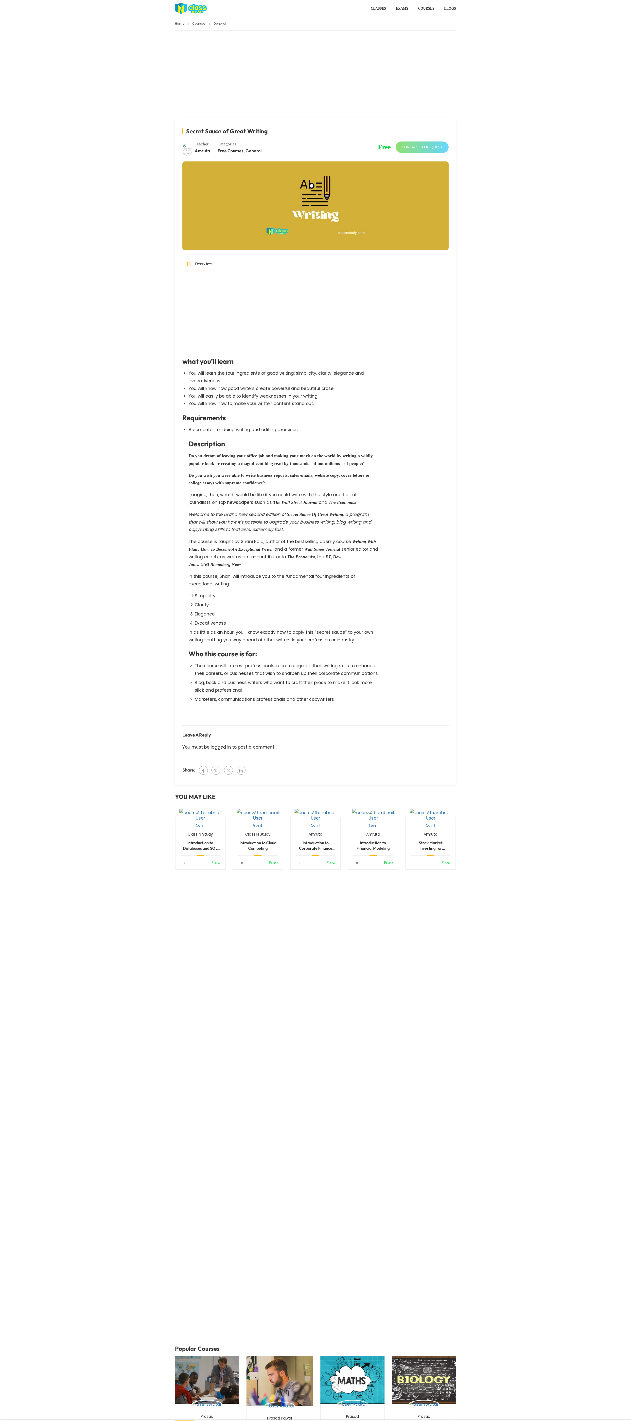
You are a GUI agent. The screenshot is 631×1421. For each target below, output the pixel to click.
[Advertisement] (315, 81)
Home (179, 23)
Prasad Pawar (279, 1418)
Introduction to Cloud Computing (258, 845)
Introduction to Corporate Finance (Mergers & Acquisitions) (315, 845)
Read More (200, 812)
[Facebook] (203, 770)
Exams (402, 8)
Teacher (202, 144)
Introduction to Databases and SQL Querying (200, 845)
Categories (227, 144)
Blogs (450, 8)
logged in (221, 747)
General (219, 23)
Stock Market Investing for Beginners (430, 845)
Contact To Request (422, 147)
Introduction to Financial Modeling (373, 845)
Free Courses (231, 151)
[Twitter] (215, 770)
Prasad (207, 1416)
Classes (378, 8)
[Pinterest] (228, 770)
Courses (426, 8)
